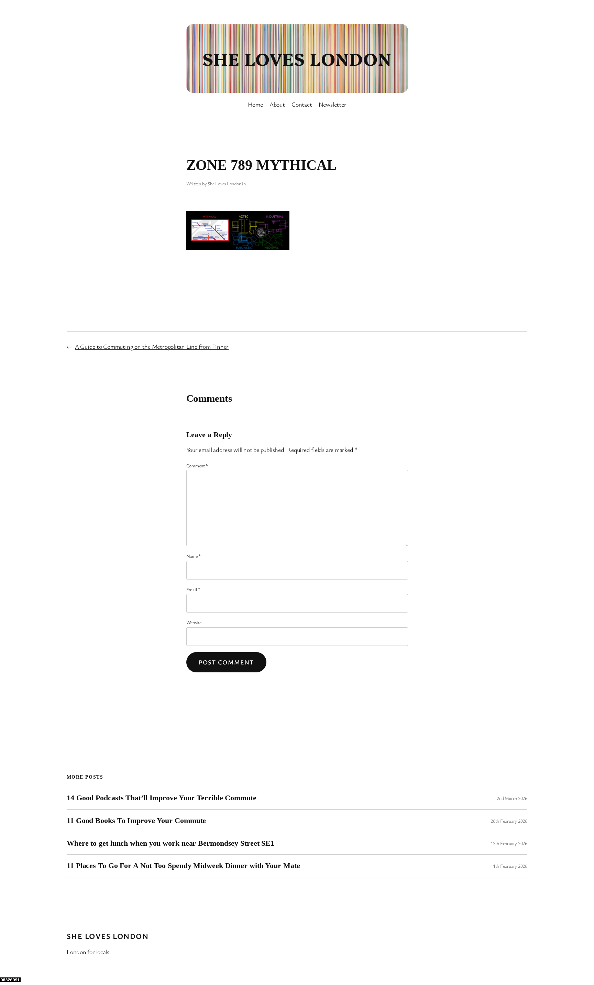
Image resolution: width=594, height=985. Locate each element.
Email (193, 589)
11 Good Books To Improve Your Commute (136, 820)
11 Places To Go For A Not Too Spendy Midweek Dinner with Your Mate (183, 866)
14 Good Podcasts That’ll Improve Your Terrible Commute (161, 798)
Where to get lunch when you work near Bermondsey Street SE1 (170, 843)
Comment (197, 465)
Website (193, 622)
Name (193, 556)
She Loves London (297, 58)
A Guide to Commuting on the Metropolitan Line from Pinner (152, 346)
